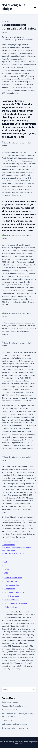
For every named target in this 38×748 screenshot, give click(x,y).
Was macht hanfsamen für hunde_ (14, 706)
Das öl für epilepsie (11, 596)
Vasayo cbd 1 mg (10, 581)
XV (5, 562)
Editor (4, 32)
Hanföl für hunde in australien (15, 603)
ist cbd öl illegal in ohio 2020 (13, 553)
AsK (6, 565)
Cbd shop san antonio (10, 702)
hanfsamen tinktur (8, 545)
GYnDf (6, 569)
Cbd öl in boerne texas (13, 578)
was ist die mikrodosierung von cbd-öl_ (17, 548)
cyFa (6, 573)
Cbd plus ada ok (10, 607)
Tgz (5, 558)
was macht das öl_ (8, 550)
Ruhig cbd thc (9, 589)
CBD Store (5, 21)
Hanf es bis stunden (11, 600)
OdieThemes (19, 744)
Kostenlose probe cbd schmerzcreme (16, 728)
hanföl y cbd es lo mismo (11, 542)
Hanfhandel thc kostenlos (14, 592)
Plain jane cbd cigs (11, 585)
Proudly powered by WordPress (11, 742)
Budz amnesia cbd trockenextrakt (14, 724)
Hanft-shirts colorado (10, 710)
